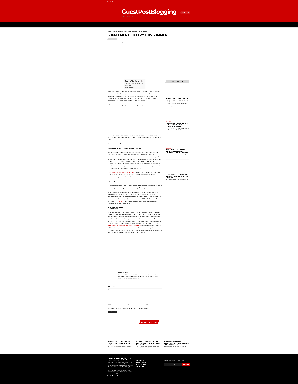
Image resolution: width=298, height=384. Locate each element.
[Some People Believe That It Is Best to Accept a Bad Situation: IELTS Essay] (177, 115)
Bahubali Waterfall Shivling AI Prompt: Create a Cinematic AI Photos (177, 176)
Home (109, 31)
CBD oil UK (119, 201)
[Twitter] (178, 42)
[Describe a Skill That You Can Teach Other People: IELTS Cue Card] (177, 90)
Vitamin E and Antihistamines (134, 83)
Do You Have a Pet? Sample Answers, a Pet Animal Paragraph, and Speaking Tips (177, 151)
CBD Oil (128, 85)
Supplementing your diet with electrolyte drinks (124, 225)
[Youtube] (117, 375)
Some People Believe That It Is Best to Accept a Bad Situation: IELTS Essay (177, 125)
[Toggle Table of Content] (142, 81)
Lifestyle (114, 31)
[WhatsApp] (185, 42)
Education (169, 97)
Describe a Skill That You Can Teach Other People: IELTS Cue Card (177, 100)
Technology (169, 173)
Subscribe (186, 364)
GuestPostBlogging (113, 379)
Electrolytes (130, 87)
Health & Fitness (122, 31)
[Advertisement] (135, 251)
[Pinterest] (115, 1)
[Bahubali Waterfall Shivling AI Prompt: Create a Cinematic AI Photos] (177, 167)
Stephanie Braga (135, 42)
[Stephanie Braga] (113, 275)
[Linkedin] (112, 1)
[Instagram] (110, 1)
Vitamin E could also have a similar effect (121, 172)
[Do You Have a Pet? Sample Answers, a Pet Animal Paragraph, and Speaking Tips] (177, 142)
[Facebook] (108, 1)
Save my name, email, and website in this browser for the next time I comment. (129, 308)
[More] (188, 42)
